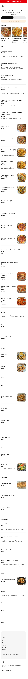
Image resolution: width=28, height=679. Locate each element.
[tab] (7, 17)
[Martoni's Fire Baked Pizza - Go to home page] (3, 6)
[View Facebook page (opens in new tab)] (3, 662)
